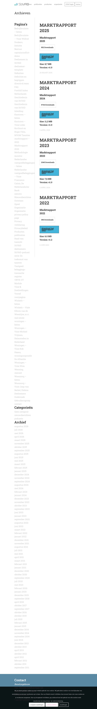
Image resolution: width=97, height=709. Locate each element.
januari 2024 (20, 495)
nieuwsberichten (22, 415)
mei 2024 (18, 488)
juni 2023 (18, 512)
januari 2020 (20, 591)
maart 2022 (19, 529)
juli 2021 (18, 550)
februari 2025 (20, 467)
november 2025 (21, 443)
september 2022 (22, 519)
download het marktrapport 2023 (48, 172)
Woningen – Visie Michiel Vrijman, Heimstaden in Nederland (21, 335)
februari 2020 (20, 588)
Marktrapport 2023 (58, 142)
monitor (18, 156)
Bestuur (18, 49)
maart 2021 (19, 560)
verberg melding (52, 704)
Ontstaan (18, 200)
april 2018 (19, 602)
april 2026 (19, 436)
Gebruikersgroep (22, 400)
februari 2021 (20, 564)
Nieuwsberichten (22, 197)
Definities (19, 73)
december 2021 (21, 540)
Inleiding (18, 111)
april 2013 (19, 650)
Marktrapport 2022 (58, 200)
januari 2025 (20, 471)
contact (18, 404)
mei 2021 (18, 553)
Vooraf (17, 293)
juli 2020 (18, 581)
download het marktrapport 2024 (48, 57)
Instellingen (63, 704)
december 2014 (21, 629)
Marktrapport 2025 (58, 27)
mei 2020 (18, 584)
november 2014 (21, 633)
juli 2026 (18, 429)
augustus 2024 (21, 484)
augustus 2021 (21, 546)
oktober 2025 (20, 447)
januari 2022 (20, 536)
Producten (19, 231)
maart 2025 (19, 464)
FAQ (16, 87)
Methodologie (21, 152)
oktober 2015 (20, 615)
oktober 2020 (20, 574)
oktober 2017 (20, 605)
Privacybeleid (21, 228)
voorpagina (19, 297)
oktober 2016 (20, 612)
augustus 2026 (21, 426)
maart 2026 (19, 440)
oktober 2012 (20, 653)
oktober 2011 (20, 664)
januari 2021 (20, 567)
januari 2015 (20, 626)
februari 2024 (20, 491)
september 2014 (21, 636)
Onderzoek (19, 397)
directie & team (21, 83)
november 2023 (21, 502)
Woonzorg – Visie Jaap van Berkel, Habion (21, 387)
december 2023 (21, 498)
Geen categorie (21, 411)
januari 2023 (20, 516)
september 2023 (22, 509)
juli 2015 (18, 619)
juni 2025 (18, 457)
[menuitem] (29, 4)
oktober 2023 (20, 505)
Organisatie (20, 207)
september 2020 (22, 578)
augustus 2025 (21, 453)
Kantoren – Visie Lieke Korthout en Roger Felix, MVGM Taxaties (22, 128)
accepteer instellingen (36, 704)
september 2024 (22, 481)
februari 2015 (20, 622)
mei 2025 (18, 460)
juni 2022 (18, 526)
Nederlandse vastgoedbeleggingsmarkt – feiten (27, 163)
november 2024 (21, 478)
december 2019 (21, 595)
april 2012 (19, 657)
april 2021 (19, 557)
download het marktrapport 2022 (48, 229)
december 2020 (21, 571)
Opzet (17, 204)
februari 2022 (20, 533)
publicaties (19, 235)
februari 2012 (20, 660)
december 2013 (21, 643)
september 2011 (21, 667)
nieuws (18, 193)
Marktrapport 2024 (58, 85)
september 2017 (21, 609)
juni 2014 (18, 639)
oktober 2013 (20, 646)
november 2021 (21, 543)
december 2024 (21, 474)
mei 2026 (18, 433)
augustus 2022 (21, 522)
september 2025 (22, 450)
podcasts (18, 418)
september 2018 (21, 598)
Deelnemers (20, 393)
